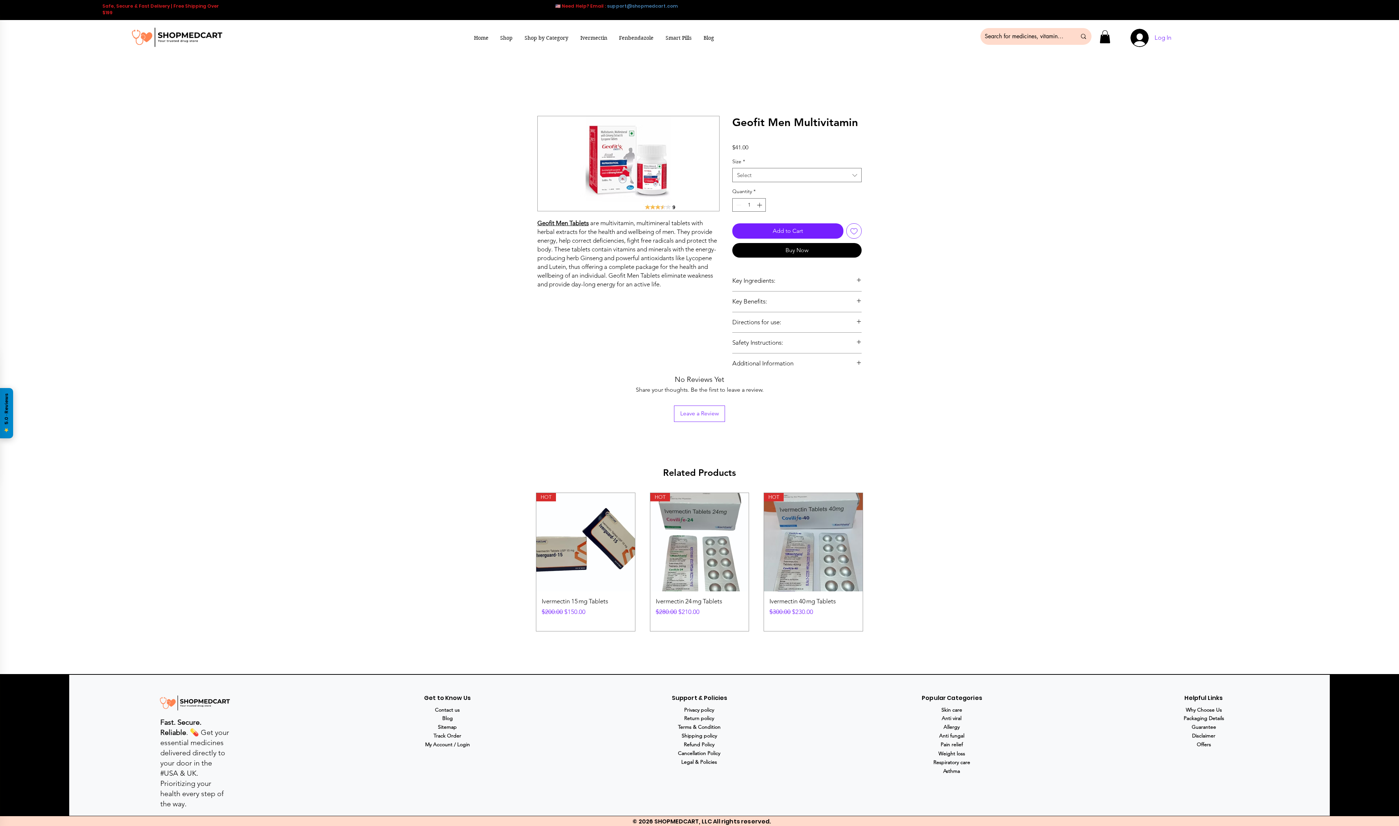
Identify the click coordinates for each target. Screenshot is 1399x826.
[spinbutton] (749, 205)
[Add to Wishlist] (854, 231)
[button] (547, 38)
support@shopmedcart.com (642, 6)
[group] (699, 562)
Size (738, 161)
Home (545, 89)
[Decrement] (737, 205)
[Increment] (760, 205)
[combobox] (797, 175)
